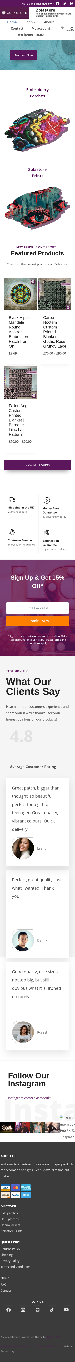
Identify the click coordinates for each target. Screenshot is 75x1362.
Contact (17, 28)
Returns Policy (10, 1249)
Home (12, 22)
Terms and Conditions (15, 1267)
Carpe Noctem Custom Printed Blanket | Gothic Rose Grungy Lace (54, 331)
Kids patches (9, 1213)
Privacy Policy (10, 1261)
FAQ (4, 1284)
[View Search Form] (70, 28)
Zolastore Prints (11, 1231)
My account (41, 28)
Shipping (7, 1255)
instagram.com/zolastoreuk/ (29, 1098)
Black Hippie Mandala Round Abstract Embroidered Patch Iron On (20, 331)
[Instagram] (72, 4)
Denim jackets (10, 1225)
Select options (54, 363)
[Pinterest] (37, 1310)
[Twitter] (65, 4)
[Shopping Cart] (62, 28)
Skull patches (10, 1219)
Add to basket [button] (20, 363)
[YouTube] (66, 1310)
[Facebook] (58, 4)
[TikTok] (52, 1310)
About (49, 22)
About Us (48, 1170)
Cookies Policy (26, 1346)
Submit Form (37, 620)
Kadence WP (53, 1337)
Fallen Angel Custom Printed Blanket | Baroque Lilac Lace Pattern (19, 420)
